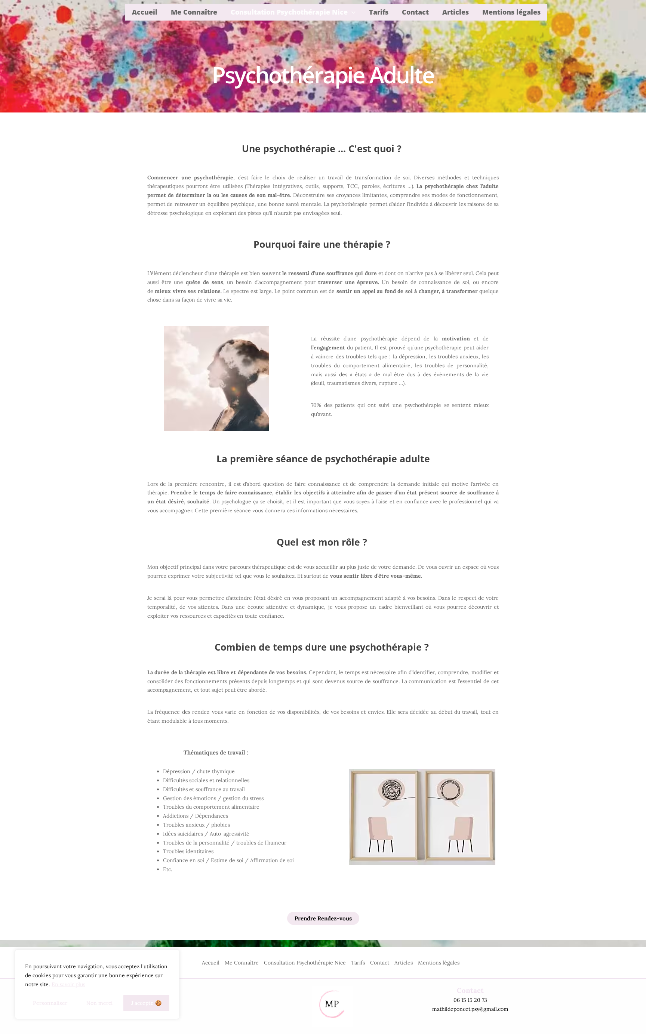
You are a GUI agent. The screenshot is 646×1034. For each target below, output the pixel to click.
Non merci (99, 1003)
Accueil (144, 11)
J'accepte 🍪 (146, 1003)
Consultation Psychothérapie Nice (289, 11)
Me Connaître (194, 11)
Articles (455, 11)
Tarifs (378, 11)
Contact (415, 11)
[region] (97, 984)
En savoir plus (68, 984)
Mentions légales (511, 11)
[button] (352, 12)
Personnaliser (50, 1003)
